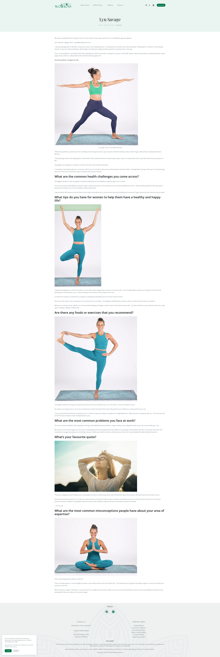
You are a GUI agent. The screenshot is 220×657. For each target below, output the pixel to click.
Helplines (110, 5)
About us (120, 5)
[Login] (153, 5)
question (87, 626)
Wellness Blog (97, 5)
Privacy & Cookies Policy (81, 634)
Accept (8, 650)
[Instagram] (113, 612)
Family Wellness (139, 626)
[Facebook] (106, 612)
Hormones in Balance (139, 628)
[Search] (146, 5)
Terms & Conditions (81, 637)
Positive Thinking (138, 635)
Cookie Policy (13, 646)
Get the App (161, 5)
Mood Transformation (139, 632)
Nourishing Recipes (139, 630)
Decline (16, 650)
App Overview (85, 5)
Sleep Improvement (139, 637)
